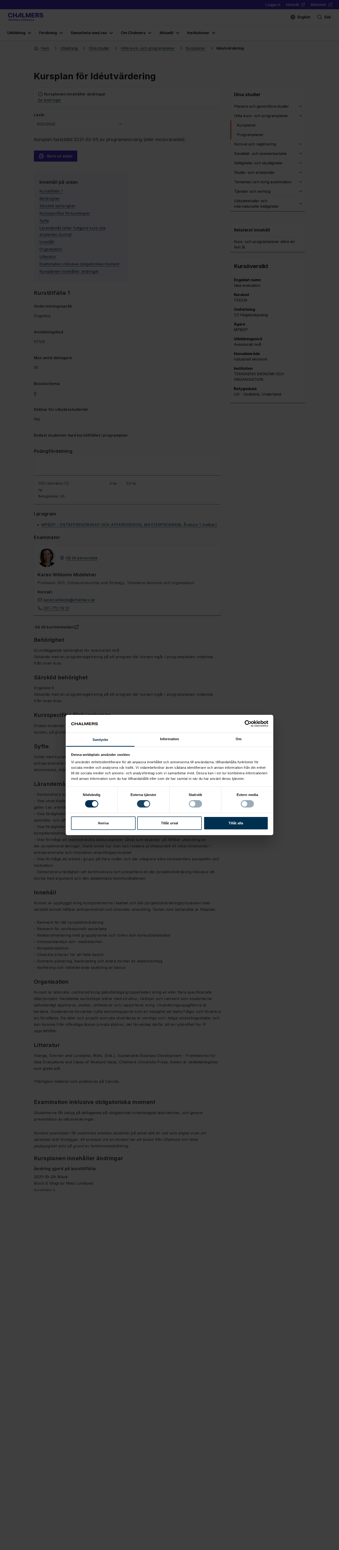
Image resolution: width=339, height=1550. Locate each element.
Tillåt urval (169, 823)
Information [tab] (169, 739)
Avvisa (103, 823)
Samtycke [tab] (100, 740)
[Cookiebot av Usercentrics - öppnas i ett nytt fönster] (248, 723)
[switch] (143, 804)
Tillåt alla (236, 823)
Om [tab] (238, 739)
